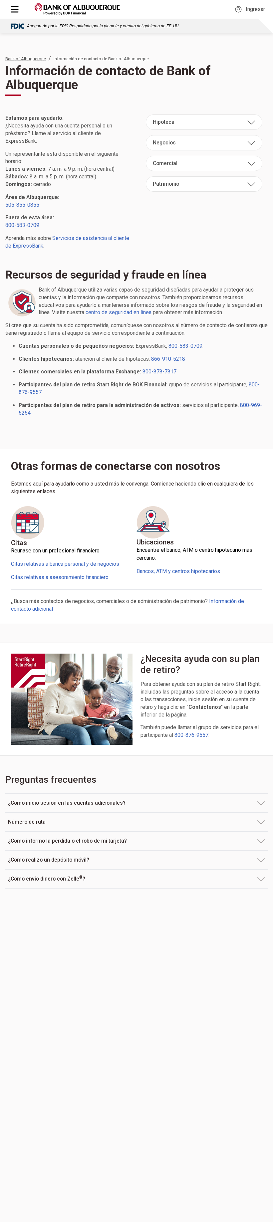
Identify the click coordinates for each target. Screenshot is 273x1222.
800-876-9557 (191, 735)
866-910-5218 (168, 359)
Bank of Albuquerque (25, 58)
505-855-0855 (22, 205)
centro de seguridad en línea (118, 312)
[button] (204, 122)
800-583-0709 (22, 225)
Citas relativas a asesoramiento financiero (60, 577)
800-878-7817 (159, 371)
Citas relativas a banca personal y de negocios (65, 564)
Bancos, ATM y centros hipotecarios (178, 571)
